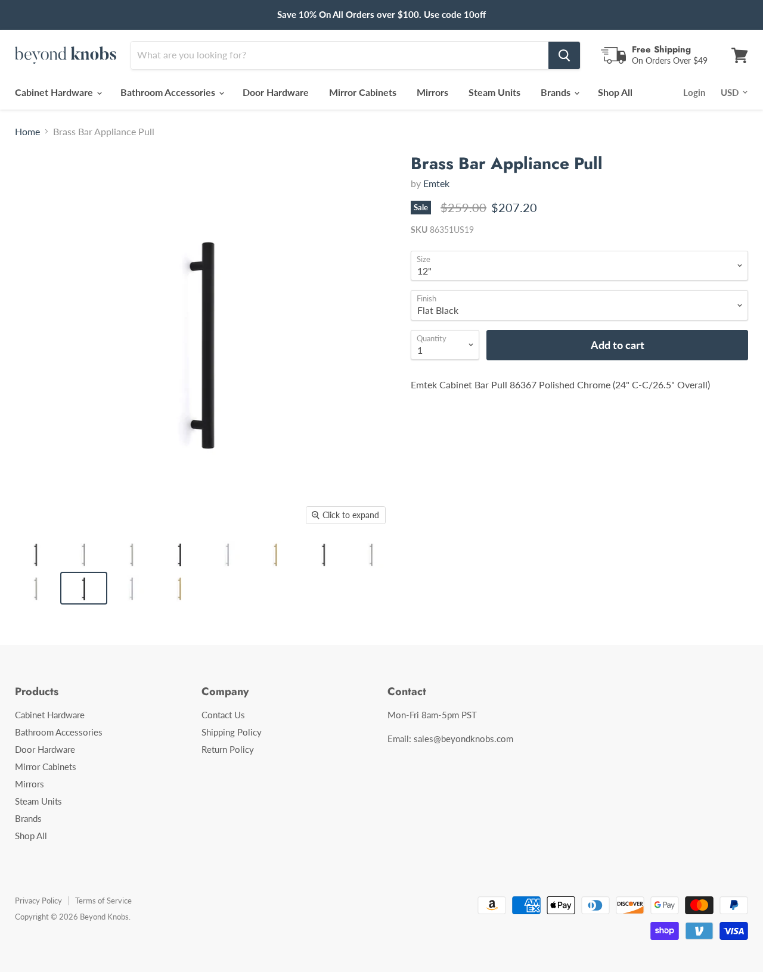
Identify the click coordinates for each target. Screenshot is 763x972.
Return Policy (227, 749)
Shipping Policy (231, 732)
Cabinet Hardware (55, 92)
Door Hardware (276, 92)
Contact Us (223, 714)
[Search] (564, 55)
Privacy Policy (38, 900)
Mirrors (432, 92)
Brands (557, 92)
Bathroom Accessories (169, 92)
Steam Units (494, 92)
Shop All (615, 92)
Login (694, 92)
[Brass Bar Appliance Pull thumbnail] (36, 554)
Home (27, 131)
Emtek (436, 183)
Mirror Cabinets (362, 92)
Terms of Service (103, 900)
